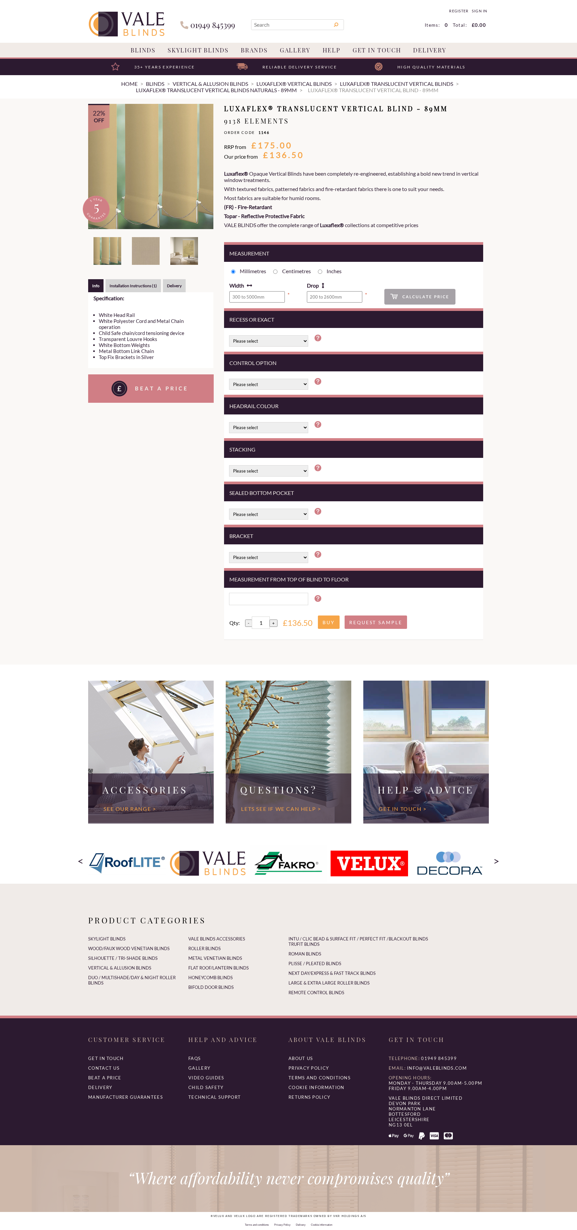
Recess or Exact (251, 319)
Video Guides (206, 1077)
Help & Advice (426, 789)
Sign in (479, 11)
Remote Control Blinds (316, 992)
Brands (254, 50)
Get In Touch (377, 50)
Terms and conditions (319, 1077)
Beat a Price (105, 1077)
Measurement (249, 253)
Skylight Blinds (198, 50)
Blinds (143, 50)
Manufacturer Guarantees (125, 1097)
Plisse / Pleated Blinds (314, 963)
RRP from (235, 147)
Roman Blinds (304, 953)
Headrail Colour (253, 406)
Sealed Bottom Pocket (261, 493)
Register (458, 11)
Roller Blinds (204, 948)
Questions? (278, 789)
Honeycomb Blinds (210, 977)
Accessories (145, 789)
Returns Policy (309, 1097)
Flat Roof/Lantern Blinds (218, 968)
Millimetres (253, 271)
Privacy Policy (308, 1068)
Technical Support (214, 1097)
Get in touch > (402, 809)
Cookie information (316, 1087)
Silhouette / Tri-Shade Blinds (123, 958)
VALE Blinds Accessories (216, 938)
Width (236, 285)
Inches (334, 271)
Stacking (242, 449)
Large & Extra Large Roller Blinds (329, 983)
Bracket (241, 536)
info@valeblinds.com (437, 1068)
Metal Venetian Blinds (215, 958)
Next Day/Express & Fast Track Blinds (332, 973)
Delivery (429, 50)
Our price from (241, 156)
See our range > (130, 809)
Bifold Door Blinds (211, 987)
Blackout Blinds (408, 938)
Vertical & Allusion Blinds (119, 968)
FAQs (194, 1058)
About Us (300, 1058)
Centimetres (296, 271)
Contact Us (104, 1068)
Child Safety (206, 1087)
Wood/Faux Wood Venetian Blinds (129, 948)
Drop (313, 285)
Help (332, 50)
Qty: (234, 623)
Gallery (295, 50)
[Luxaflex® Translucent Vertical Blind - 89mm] (150, 166)
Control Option (252, 363)
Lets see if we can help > (281, 809)
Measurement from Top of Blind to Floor (289, 579)
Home (129, 83)
